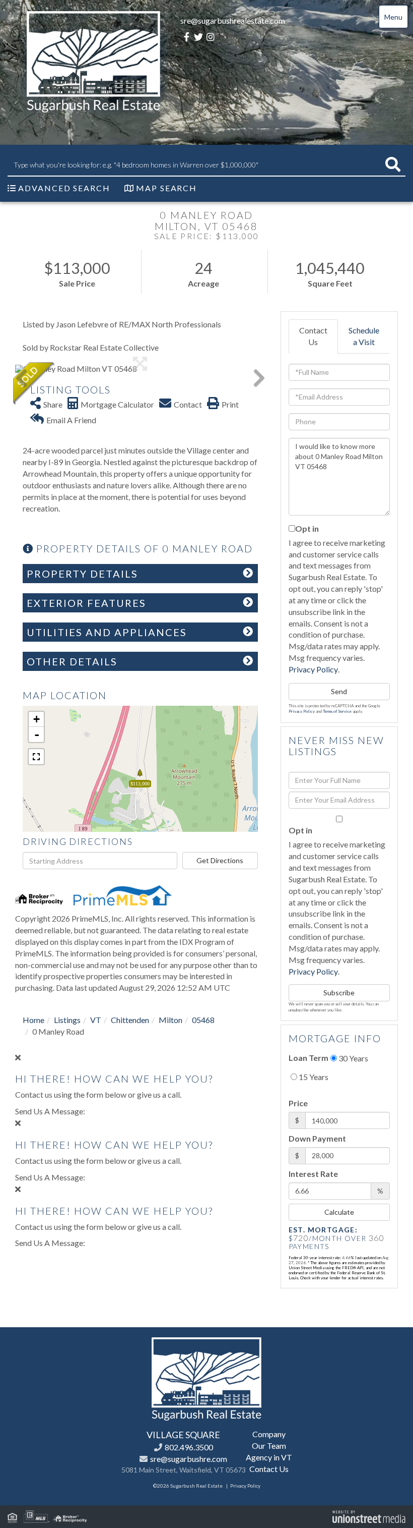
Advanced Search (64, 188)
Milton (170, 1020)
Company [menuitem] (269, 1434)
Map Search (166, 188)
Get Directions (219, 860)
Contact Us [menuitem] (269, 1469)
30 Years (352, 1058)
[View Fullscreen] (36, 756)
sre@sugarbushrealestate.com (232, 20)
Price (298, 1103)
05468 (203, 1020)
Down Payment (317, 1138)
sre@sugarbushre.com (188, 1458)
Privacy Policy (313, 669)
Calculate (339, 1212)
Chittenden (130, 1020)
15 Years (312, 1077)
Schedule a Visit (364, 336)
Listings (67, 1020)
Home (33, 1020)
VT (95, 1020)
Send (339, 691)
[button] (392, 165)
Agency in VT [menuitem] (269, 1457)
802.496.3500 (189, 1447)
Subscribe (339, 992)
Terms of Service (337, 711)
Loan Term (308, 1057)
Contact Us (313, 336)
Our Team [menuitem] (269, 1445)
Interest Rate (313, 1173)
